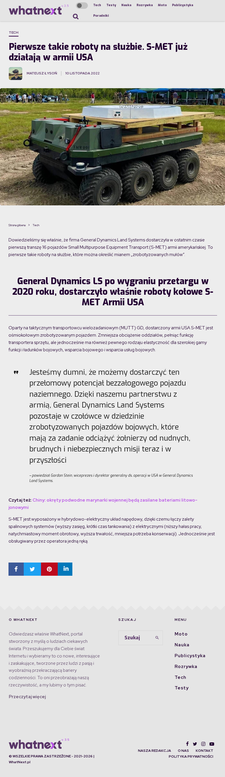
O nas (183, 750)
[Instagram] (203, 744)
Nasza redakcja (154, 750)
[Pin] (49, 569)
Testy (111, 5)
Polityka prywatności (191, 756)
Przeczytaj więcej (27, 697)
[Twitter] (195, 744)
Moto (162, 5)
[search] (157, 638)
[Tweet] (32, 569)
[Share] (16, 569)
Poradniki (101, 15)
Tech (97, 5)
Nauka (126, 5)
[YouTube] (211, 744)
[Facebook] (187, 744)
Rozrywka (145, 5)
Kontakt (204, 750)
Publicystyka (182, 5)
